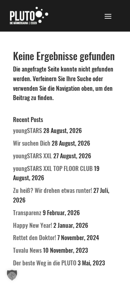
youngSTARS (27, 130)
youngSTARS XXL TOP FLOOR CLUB (53, 168)
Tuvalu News (27, 250)
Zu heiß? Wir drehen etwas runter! (52, 190)
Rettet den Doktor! (34, 237)
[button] (12, 275)
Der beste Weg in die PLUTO (44, 262)
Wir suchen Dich (31, 143)
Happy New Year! (32, 225)
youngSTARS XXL (32, 155)
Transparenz (27, 212)
